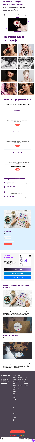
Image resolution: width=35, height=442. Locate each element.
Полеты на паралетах (14, 383)
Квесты (14, 408)
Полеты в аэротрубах (14, 393)
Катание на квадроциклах (14, 397)
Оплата (25, 376)
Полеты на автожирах (14, 389)
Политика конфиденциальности (27, 378)
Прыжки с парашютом (14, 391)
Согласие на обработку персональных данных (26, 380)
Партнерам (14, 417)
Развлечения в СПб (20, 375)
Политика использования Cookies (26, 383)
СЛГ (13, 420)
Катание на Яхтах (15, 402)
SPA (13, 407)
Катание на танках (14, 401)
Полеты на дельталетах (14, 387)
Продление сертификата (14, 424)
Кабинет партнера (14, 419)
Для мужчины (20, 385)
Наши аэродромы (15, 414)
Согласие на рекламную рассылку (26, 386)
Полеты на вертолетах (14, 379)
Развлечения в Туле (20, 381)
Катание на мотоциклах (14, 395)
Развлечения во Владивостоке (20, 377)
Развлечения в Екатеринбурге (20, 379)
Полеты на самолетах (14, 377)
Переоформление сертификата (15, 426)
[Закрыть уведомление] (18, 438)
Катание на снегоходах (14, 399)
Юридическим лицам (14, 422)
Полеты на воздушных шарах (15, 381)
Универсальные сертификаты (15, 375)
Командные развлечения (14, 404)
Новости (14, 413)
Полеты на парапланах (14, 385)
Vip (18, 382)
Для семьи (19, 388)
